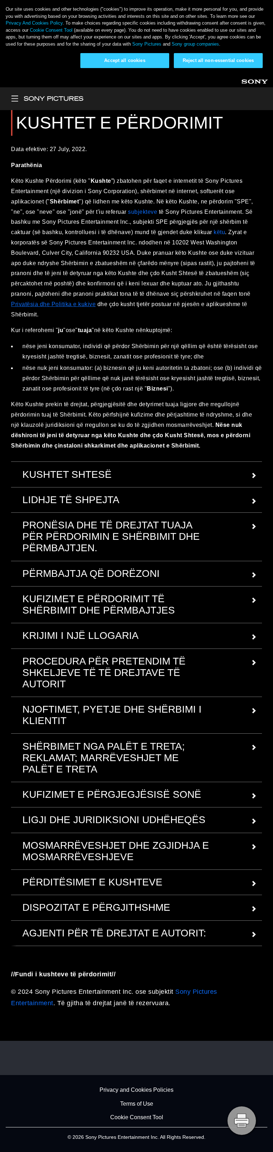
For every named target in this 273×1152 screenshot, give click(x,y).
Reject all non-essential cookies (218, 60)
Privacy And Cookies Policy (34, 23)
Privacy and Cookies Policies (136, 1090)
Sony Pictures (146, 44)
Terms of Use (136, 1104)
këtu (219, 232)
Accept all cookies (124, 60)
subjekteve (142, 212)
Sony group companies (195, 44)
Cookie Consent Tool (51, 30)
